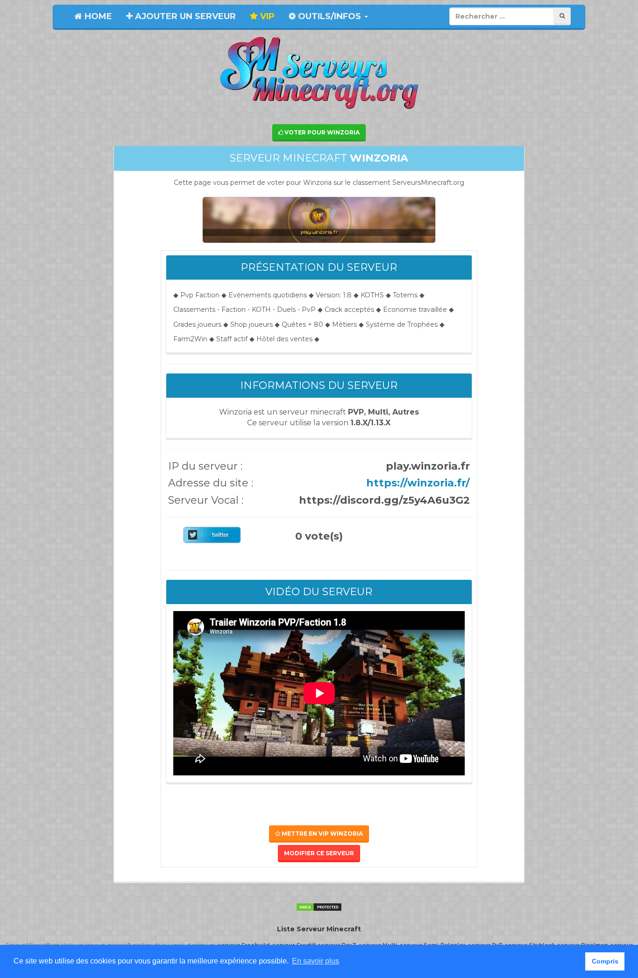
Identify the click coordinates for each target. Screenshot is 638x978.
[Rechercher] (562, 16)
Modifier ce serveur (319, 853)
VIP (266, 16)
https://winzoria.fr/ (418, 483)
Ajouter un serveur (184, 16)
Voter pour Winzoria (321, 132)
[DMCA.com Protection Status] (319, 906)
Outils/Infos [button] (329, 16)
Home (97, 16)
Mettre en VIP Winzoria (321, 833)
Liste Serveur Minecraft (319, 929)
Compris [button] (605, 961)
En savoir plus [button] (315, 961)
